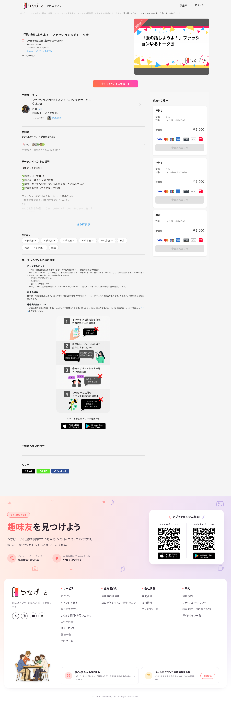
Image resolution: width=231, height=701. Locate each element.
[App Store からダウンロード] (169, 555)
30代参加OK (50, 240)
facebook (61, 471)
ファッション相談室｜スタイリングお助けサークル (97, 13)
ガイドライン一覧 (191, 615)
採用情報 (147, 602)
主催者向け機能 (110, 596)
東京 (122, 240)
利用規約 (187, 596)
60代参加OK (107, 240)
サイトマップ (68, 628)
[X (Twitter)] (15, 616)
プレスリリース (150, 609)
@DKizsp (56, 117)
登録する (208, 675)
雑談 (53, 247)
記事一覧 (66, 634)
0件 (41, 108)
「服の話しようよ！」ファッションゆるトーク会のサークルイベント (151, 13)
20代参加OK (31, 240)
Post (29, 471)
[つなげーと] (29, 592)
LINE (44, 471)
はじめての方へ (69, 609)
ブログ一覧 (67, 641)
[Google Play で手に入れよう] (204, 555)
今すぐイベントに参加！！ (115, 83)
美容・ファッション (56, 13)
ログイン (199, 5)
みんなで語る (40, 13)
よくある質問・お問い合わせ (76, 615)
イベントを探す (69, 602)
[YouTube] (33, 616)
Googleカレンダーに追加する (39, 51)
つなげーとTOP (25, 13)
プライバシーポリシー (194, 602)
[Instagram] (24, 616)
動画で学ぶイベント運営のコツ (118, 602)
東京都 (70, 13)
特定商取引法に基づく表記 (197, 609)
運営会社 (147, 596)
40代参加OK (69, 240)
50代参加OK (88, 240)
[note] (42, 616)
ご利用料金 (67, 621)
